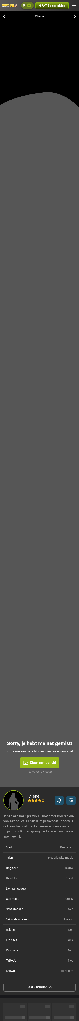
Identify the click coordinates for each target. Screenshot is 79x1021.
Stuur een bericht (43, 763)
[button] (59, 800)
